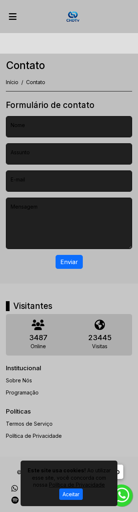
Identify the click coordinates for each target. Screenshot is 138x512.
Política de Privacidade (34, 436)
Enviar (69, 262)
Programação (22, 392)
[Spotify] (14, 500)
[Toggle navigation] (12, 16)
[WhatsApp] (14, 488)
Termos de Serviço (29, 424)
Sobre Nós (19, 380)
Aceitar (71, 494)
